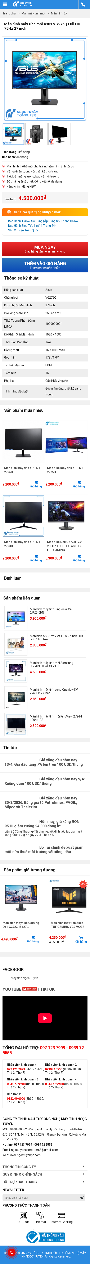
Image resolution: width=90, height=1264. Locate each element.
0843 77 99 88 (54, 1084)
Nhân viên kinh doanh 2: (61, 1064)
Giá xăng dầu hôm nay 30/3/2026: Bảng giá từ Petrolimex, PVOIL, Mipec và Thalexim (41, 802)
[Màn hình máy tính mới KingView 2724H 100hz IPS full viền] (15, 724)
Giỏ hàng (36, 486)
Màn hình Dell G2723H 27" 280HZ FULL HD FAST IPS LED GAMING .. (64, 546)
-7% (83, 884)
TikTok (47, 989)
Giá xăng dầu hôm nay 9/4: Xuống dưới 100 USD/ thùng (45, 781)
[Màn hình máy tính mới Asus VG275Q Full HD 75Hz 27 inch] (45, 121)
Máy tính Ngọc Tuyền (24, 978)
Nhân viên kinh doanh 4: (61, 1079)
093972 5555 (53, 1069)
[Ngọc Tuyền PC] (22, 6)
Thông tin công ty (19, 1167)
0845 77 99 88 (16, 1084)
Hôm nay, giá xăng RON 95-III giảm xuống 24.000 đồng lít (42, 823)
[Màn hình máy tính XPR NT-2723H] (23, 538)
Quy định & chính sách (22, 1174)
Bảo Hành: (14, 1094)
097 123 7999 (52, 1047)
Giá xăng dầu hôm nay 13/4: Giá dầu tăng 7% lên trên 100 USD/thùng (44, 762)
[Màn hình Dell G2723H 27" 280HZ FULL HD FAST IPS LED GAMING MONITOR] (66, 538)
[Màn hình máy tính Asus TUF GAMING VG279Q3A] (69, 898)
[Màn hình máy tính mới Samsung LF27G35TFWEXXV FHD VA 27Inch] (15, 671)
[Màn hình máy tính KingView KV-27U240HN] (15, 617)
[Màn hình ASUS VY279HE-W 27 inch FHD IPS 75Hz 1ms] (15, 644)
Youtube (12, 989)
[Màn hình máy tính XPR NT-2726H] (23, 464)
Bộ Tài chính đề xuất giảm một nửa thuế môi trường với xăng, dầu (44, 849)
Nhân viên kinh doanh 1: (23, 1064)
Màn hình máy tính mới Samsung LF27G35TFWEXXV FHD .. (51, 664)
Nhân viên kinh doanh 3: (23, 1079)
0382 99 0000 (16, 1098)
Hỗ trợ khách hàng (20, 1182)
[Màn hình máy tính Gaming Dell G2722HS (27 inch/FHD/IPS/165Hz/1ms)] (21, 898)
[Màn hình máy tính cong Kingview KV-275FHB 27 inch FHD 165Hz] (15, 697)
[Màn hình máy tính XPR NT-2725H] (66, 464)
